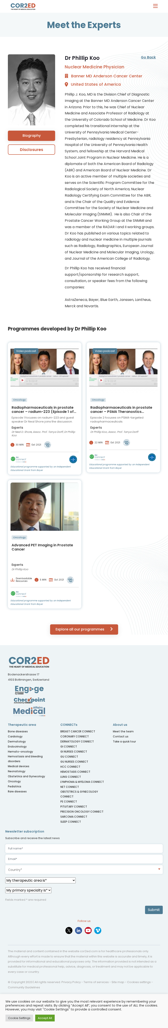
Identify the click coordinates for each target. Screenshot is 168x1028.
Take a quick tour (124, 741)
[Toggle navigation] (156, 6)
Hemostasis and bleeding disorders (25, 759)
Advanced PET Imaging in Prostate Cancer (42, 547)
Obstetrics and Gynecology (26, 776)
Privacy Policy (71, 982)
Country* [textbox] (15, 870)
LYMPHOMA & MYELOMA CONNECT (82, 782)
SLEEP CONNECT (70, 822)
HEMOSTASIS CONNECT (75, 772)
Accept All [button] (45, 1018)
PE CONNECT (68, 801)
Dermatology (17, 741)
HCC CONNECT (70, 767)
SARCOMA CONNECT (73, 816)
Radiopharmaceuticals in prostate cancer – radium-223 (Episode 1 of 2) (43, 409)
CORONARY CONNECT (74, 736)
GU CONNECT (69, 756)
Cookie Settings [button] (19, 1018)
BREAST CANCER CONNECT (77, 731)
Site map (118, 982)
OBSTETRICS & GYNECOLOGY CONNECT (79, 794)
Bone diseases (18, 731)
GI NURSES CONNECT (73, 751)
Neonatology (16, 771)
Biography (32, 135)
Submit (154, 909)
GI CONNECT (68, 746)
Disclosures (31, 149)
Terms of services (96, 982)
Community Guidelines (24, 987)
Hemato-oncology (20, 751)
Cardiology (15, 736)
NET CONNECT (69, 787)
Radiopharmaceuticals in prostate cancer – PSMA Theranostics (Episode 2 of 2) (121, 409)
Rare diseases (17, 791)
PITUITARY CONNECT (73, 806)
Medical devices (18, 766)
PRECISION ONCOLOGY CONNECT (81, 811)
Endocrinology (17, 746)
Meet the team (123, 731)
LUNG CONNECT (70, 777)
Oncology (14, 781)
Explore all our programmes (80, 629)
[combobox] (84, 869)
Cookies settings (139, 982)
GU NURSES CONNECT (74, 761)
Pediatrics (14, 786)
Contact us (120, 736)
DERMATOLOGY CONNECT (77, 741)
